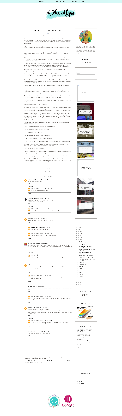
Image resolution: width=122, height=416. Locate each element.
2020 (79, 229)
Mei (80, 272)
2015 (79, 239)
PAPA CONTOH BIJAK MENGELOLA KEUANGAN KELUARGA (85, 94)
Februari (81, 278)
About (48, 1)
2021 (79, 227)
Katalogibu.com (31, 331)
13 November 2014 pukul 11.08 (45, 208)
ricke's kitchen (79, 381)
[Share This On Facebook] (44, 168)
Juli (80, 268)
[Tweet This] (47, 168)
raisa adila (78, 377)
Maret (80, 276)
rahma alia (78, 379)
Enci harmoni (31, 264)
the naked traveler (80, 383)
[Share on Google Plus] (50, 168)
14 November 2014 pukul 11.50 (45, 320)
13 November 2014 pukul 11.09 (45, 233)
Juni (80, 270)
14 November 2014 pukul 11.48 (45, 296)
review (81, 1)
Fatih (49, 171)
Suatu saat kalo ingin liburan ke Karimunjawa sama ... (84, 330)
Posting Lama (67, 360)
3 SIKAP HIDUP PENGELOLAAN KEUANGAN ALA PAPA (86, 150)
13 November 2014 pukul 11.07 (45, 188)
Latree (29, 286)
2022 (79, 225)
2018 (79, 233)
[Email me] (90, 62)
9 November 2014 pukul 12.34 (42, 179)
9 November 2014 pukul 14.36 (44, 227)
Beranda (41, 1)
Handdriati (65, 413)
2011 (79, 284)
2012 (79, 282)
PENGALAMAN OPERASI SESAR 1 (86, 257)
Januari (81, 280)
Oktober (81, 262)
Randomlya (30, 218)
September (82, 264)
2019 (79, 231)
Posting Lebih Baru (30, 360)
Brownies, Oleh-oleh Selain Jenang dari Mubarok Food (85, 187)
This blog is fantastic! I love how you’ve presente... (84, 345)
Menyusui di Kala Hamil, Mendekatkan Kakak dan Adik (85, 131)
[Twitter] (85, 62)
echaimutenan (31, 198)
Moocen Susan (31, 179)
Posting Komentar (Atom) (36, 362)
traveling (73, 1)
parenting (64, 1)
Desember (81, 242)
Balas (29, 183)
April (80, 274)
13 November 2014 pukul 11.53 (38, 286)
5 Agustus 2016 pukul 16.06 (42, 331)
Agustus (81, 266)
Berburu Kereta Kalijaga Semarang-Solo (86, 206)
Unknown (30, 307)
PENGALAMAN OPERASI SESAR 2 (86, 255)
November (81, 244)
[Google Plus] (83, 62)
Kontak (55, 1)
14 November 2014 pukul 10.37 (40, 307)
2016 (79, 237)
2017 (79, 235)
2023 (79, 223)
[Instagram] (87, 62)
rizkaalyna (33, 188)
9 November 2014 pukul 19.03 (41, 243)
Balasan (31, 186)
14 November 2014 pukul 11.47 (45, 275)
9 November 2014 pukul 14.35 (41, 218)
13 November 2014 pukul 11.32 (41, 264)
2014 (79, 241)
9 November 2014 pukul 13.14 (42, 198)
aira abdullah (31, 243)
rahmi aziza (79, 376)
